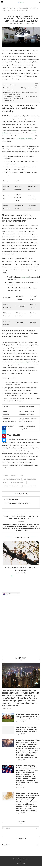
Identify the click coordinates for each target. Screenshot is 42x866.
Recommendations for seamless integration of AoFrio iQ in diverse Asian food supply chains (20, 97)
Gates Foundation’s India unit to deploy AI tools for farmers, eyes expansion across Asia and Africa (28, 717)
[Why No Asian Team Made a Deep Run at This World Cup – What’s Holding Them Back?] (8, 730)
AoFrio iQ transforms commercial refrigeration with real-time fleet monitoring (21, 89)
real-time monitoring (22, 362)
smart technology (30, 486)
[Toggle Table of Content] (35, 85)
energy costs (25, 277)
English (8, 594)
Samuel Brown (18, 23)
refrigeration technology (11, 486)
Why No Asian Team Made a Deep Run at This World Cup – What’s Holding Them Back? (27, 729)
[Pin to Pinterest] (4, 436)
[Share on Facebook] (4, 428)
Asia (21, 475)
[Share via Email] (4, 440)
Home (3, 8)
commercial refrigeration (11, 479)
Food (11, 8)
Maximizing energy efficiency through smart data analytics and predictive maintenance (20, 93)
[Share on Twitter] (4, 432)
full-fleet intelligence (17, 482)
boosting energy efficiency (24, 138)
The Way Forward (9, 100)
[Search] (40, 2)
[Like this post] (17, 494)
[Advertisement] (21, 628)
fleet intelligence (30, 479)
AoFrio (5, 475)
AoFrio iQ (14, 475)
